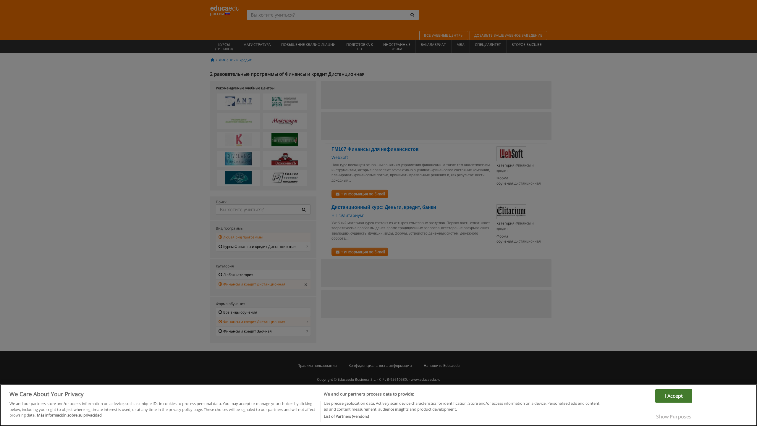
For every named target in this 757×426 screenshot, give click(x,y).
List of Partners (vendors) (346, 416)
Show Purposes (673, 416)
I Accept (674, 396)
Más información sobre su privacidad (69, 415)
